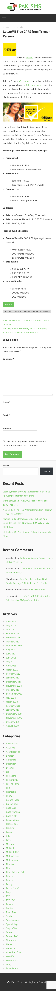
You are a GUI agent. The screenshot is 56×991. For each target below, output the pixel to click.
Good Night (11, 815)
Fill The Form (12, 783)
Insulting (10, 827)
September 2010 (14, 693)
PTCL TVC (10, 900)
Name (6, 402)
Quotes (9, 908)
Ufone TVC (11, 948)
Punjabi (9, 904)
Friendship (11, 791)
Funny (9, 795)
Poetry (9, 884)
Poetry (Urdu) (12, 888)
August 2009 (12, 725)
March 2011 (12, 669)
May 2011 (11, 661)
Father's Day (12, 779)
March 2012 (12, 629)
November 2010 (14, 685)
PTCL (8, 896)
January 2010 (12, 709)
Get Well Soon (12, 799)
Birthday (10, 755)
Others (9, 876)
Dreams (10, 767)
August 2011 (12, 649)
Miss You (10, 843)
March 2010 (12, 701)
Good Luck (11, 807)
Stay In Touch (12, 928)
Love (8, 839)
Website (7, 428)
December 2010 (13, 681)
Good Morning (13, 811)
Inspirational (12, 823)
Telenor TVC (12, 936)
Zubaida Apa (12, 968)
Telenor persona (33, 85)
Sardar (9, 916)
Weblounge (45, 311)
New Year (10, 864)
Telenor (29, 57)
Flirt (8, 787)
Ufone (9, 944)
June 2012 (11, 621)
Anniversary (12, 743)
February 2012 (13, 633)
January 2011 (12, 677)
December (11, 763)
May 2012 (11, 625)
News (8, 868)
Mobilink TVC (12, 852)
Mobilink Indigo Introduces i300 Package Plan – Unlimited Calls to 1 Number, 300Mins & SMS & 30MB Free (26, 522)
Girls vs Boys (12, 803)
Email (6, 415)
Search (6, 465)
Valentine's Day (13, 952)
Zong (8, 964)
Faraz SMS (11, 775)
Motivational (12, 860)
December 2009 (13, 713)
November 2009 (14, 717)
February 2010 (13, 705)
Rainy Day (11, 912)
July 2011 (10, 653)
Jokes (8, 836)
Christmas (11, 759)
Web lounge (24, 81)
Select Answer (12, 920)
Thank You (11, 940)
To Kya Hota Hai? (36, 589)
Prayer (9, 892)
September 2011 (14, 645)
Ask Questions (13, 751)
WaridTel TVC (12, 960)
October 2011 (12, 641)
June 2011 (11, 657)
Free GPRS (8, 311)
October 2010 (12, 689)
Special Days (12, 924)
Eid (7, 771)
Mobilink (10, 848)
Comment (8, 358)
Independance (12, 819)
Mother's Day (12, 855)
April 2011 (11, 665)
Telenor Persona (30, 311)
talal (21, 27)
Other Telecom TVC (15, 872)
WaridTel (10, 956)
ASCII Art (10, 747)
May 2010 (11, 697)
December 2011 (13, 637)
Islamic (9, 831)
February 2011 (13, 673)
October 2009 (12, 721)
